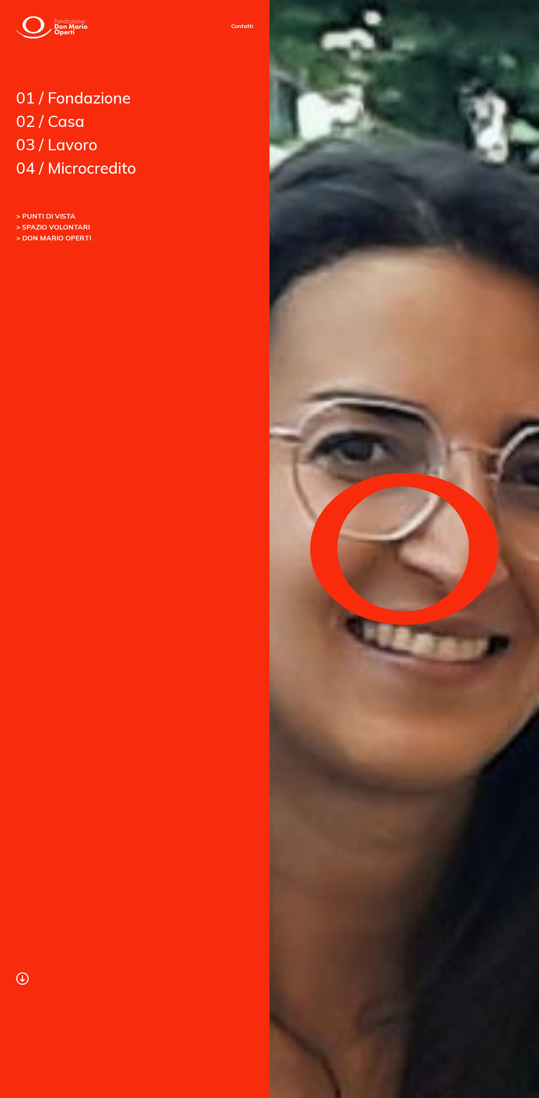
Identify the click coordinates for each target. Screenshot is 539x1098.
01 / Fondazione (73, 98)
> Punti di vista (45, 216)
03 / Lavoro (56, 144)
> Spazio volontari (53, 227)
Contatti (242, 26)
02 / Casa (50, 121)
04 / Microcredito (76, 168)
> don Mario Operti (53, 238)
